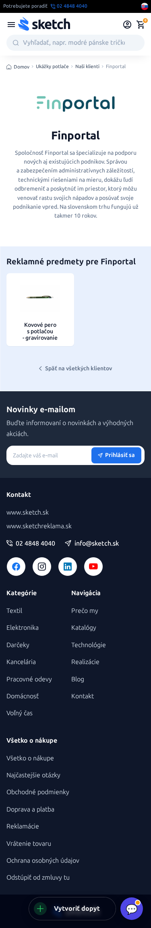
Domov (21, 67)
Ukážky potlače (52, 66)
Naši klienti (87, 66)
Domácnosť (22, 696)
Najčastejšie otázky (33, 775)
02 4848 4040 (35, 543)
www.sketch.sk (27, 512)
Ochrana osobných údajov (42, 860)
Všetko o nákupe (30, 758)
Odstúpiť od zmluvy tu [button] (38, 877)
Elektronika (22, 627)
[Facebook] (16, 566)
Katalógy (83, 627)
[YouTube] (93, 566)
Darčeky (17, 645)
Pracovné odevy (29, 679)
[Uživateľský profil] (127, 25)
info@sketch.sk (96, 543)
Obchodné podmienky (37, 792)
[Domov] (44, 24)
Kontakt (82, 696)
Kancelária (21, 662)
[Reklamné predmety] (11, 24)
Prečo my (84, 611)
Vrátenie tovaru (28, 843)
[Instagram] (42, 566)
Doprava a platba (30, 809)
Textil (14, 611)
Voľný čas (19, 713)
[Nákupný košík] (141, 25)
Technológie (88, 645)
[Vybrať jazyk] (144, 6)
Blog (77, 679)
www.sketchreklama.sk (39, 526)
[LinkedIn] (67, 566)
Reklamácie (22, 826)
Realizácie (85, 662)
